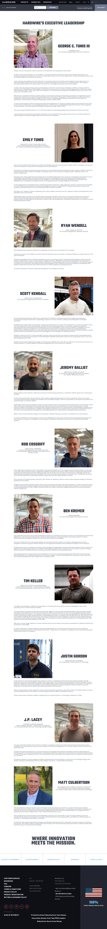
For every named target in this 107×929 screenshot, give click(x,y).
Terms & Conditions (12, 889)
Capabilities (35, 2)
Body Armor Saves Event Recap (49, 921)
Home (3, 7)
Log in (84, 2)
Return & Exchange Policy (15, 897)
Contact (77, 2)
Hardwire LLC (9, 911)
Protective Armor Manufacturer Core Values (48, 915)
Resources (47, 2)
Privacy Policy (10, 892)
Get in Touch (101, 7)
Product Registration (13, 894)
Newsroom (8, 881)
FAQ (5, 884)
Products (24, 2)
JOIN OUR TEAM (62, 2)
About (70, 2)
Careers (7, 886)
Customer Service (12, 878)
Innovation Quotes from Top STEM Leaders (49, 918)
